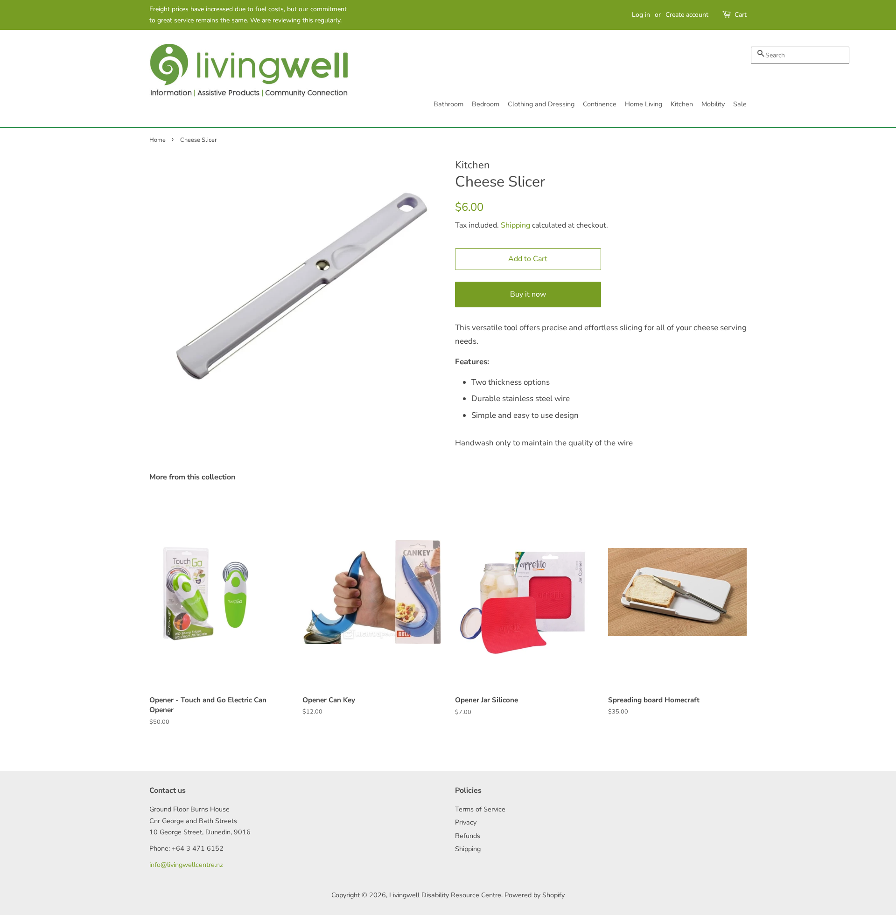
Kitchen (682, 104)
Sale (740, 104)
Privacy (465, 822)
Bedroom (485, 104)
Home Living (643, 104)
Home (157, 140)
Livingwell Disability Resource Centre (445, 895)
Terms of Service (480, 809)
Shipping (515, 225)
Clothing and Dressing (541, 104)
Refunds (467, 835)
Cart (741, 14)
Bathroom (448, 104)
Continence (599, 104)
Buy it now (528, 294)
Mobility (713, 104)
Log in (641, 14)
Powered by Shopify (534, 895)
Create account (686, 14)
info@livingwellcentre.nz (186, 864)
